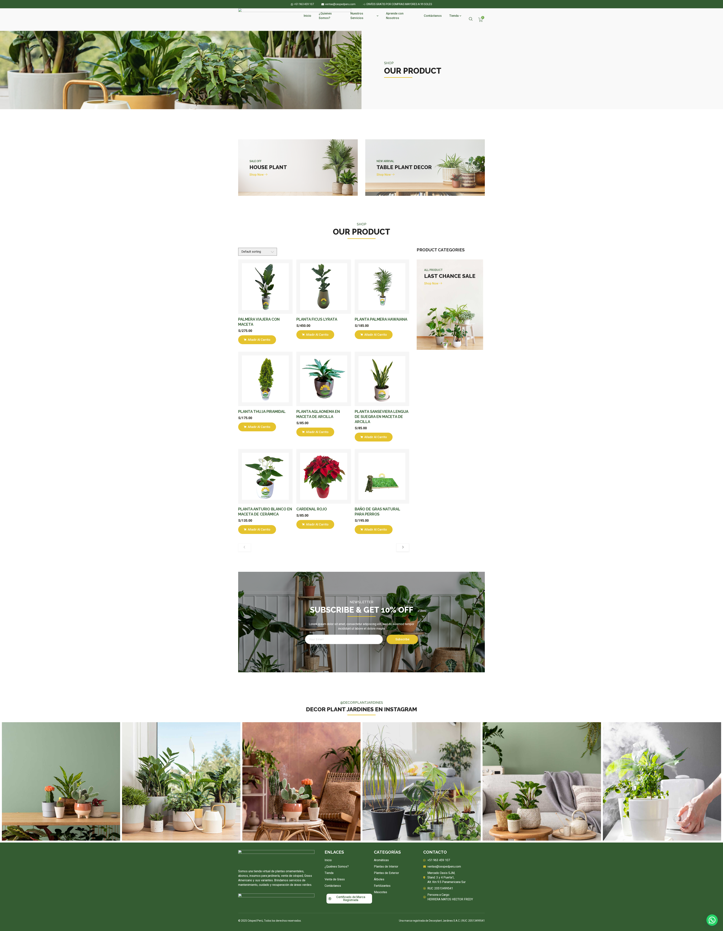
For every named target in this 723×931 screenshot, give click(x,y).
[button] (712, 920)
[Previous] (244, 547)
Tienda (454, 16)
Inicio (307, 16)
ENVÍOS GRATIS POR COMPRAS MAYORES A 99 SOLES (399, 4)
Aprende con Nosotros (394, 16)
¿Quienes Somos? (325, 16)
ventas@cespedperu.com (340, 4)
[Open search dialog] (471, 19)
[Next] (402, 547)
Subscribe (402, 639)
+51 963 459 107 (304, 4)
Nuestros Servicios (356, 16)
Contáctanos (433, 16)
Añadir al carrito (258, 340)
